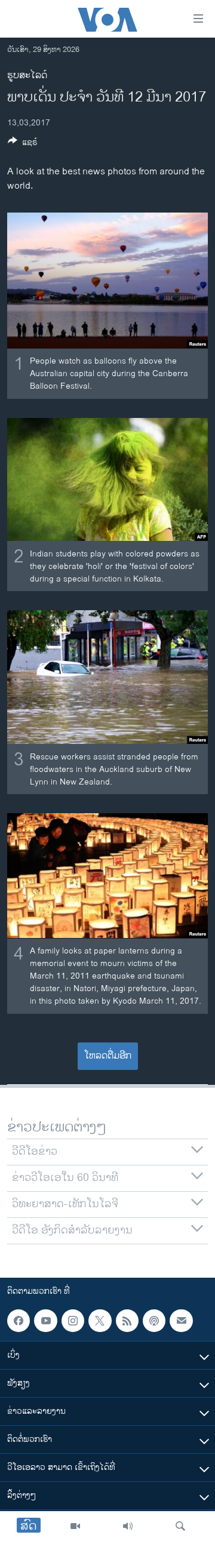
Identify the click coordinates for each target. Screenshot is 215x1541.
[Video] (75, 1526)
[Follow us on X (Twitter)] (99, 1320)
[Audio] (128, 1526)
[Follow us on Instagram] (73, 1320)
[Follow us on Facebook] (18, 1320)
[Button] (23, 144)
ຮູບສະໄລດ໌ (27, 75)
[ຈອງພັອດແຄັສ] (181, 1320)
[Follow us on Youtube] (45, 1320)
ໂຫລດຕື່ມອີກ (107, 1056)
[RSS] (127, 1320)
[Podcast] (154, 1320)
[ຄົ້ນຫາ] (180, 1526)
